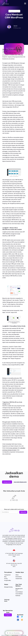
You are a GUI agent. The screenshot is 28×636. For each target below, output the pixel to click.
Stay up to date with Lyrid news (14, 509)
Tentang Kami (7, 574)
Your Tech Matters (19, 585)
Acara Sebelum (19, 593)
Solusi (6, 584)
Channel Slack (19, 578)
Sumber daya (20, 572)
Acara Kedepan (19, 591)
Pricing (5, 578)
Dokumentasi (19, 576)
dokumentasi (14, 322)
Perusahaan (8, 572)
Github (17, 574)
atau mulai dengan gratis (20, 482)
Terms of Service (15, 635)
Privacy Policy (23, 635)
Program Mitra (7, 580)
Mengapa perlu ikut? (19, 589)
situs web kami (13, 448)
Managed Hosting (8, 587)
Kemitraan (18, 595)
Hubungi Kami (6, 600)
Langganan (8, 614)
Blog (5, 576)
